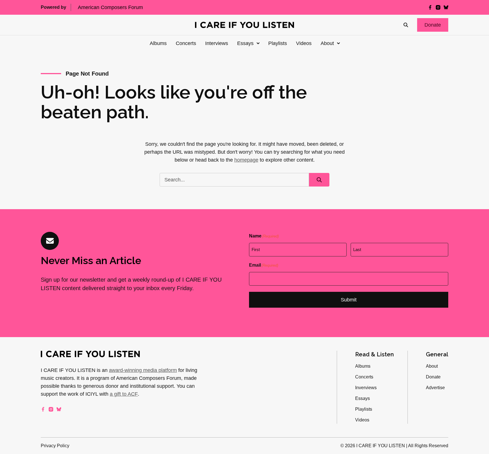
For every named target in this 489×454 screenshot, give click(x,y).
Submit (349, 300)
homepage (246, 160)
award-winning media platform (143, 370)
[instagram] (438, 7)
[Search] (406, 25)
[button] (432, 25)
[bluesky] (446, 7)
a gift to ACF (124, 394)
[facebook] (430, 7)
